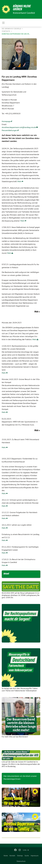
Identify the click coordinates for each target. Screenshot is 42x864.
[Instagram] (19, 850)
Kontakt (12, 856)
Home (6, 856)
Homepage (6, 121)
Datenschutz (21, 861)
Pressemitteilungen (9, 130)
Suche (27, 856)
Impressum (34, 856)
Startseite (6, 31)
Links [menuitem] (25, 850)
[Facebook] (15, 850)
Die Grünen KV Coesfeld (12, 29)
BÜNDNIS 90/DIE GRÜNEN (22, 7)
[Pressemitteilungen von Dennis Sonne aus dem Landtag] (21, 797)
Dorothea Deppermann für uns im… (16, 34)
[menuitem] (6, 855)
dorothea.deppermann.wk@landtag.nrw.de (19, 127)
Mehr (19, 181)
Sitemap (20, 856)
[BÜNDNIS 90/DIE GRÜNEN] (6, 9)
